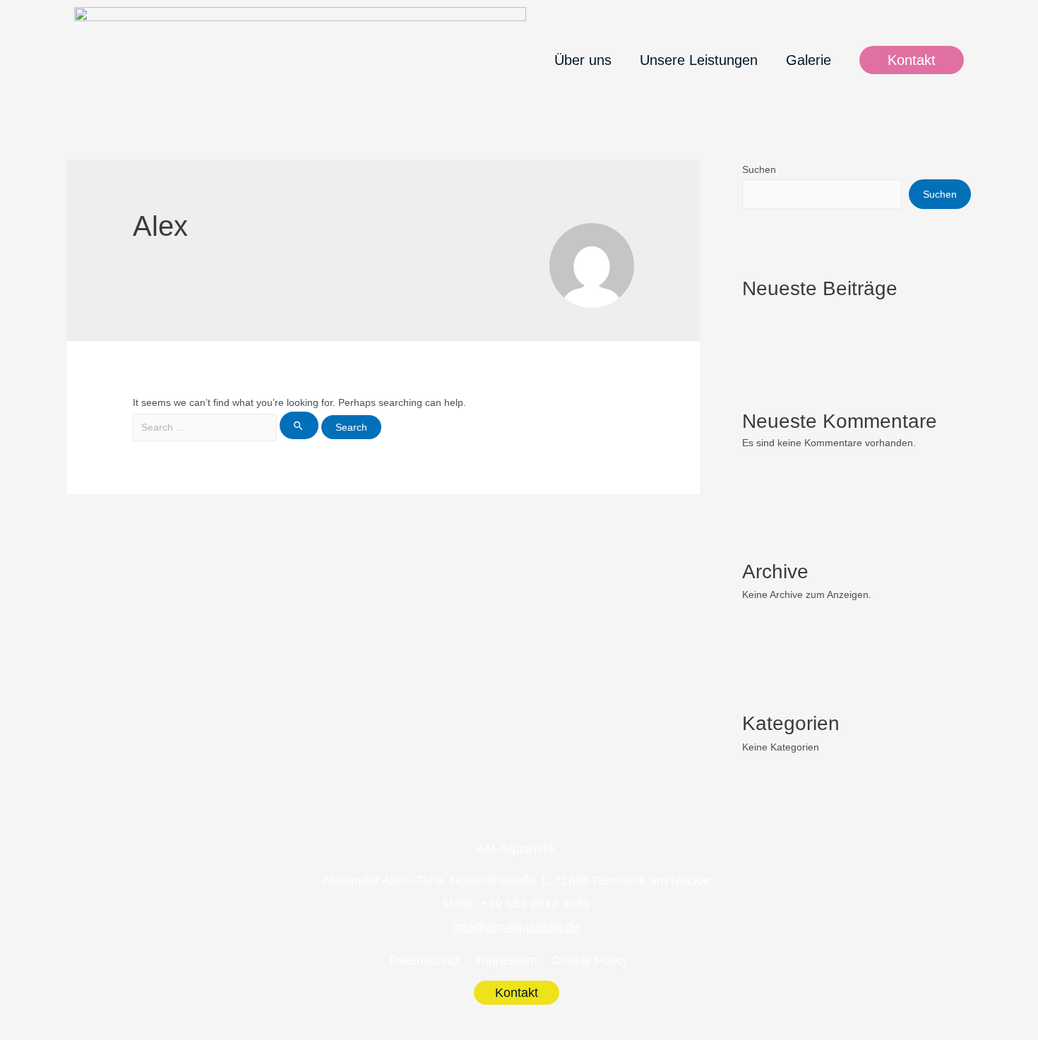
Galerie (808, 60)
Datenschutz (425, 960)
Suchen (759, 169)
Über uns (583, 60)
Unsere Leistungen (699, 60)
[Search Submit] (299, 425)
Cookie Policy (589, 960)
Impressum (506, 960)
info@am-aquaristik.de (516, 927)
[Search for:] (227, 427)
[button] (911, 60)
